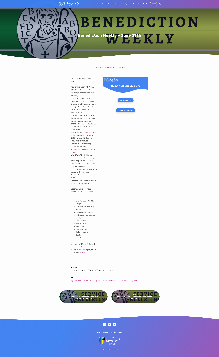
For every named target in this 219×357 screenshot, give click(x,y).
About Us (145, 4)
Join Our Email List (126, 100)
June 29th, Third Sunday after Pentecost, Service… (135, 297)
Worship (104, 4)
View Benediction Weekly (125, 110)
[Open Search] (160, 4)
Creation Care (137, 4)
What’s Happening (126, 4)
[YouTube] (109, 325)
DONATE (154, 4)
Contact (120, 332)
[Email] (114, 325)
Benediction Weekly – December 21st (81, 280)
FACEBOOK (90, 132)
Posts (101, 10)
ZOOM (73, 192)
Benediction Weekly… (119, 10)
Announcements (108, 10)
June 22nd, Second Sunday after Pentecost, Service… (84, 297)
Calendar (113, 332)
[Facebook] (105, 325)
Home (98, 4)
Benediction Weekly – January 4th (105, 280)
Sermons (111, 4)
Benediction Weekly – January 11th (131, 280)
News (117, 4)
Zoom (84, 110)
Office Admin (99, 67)
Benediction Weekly (120, 67)
